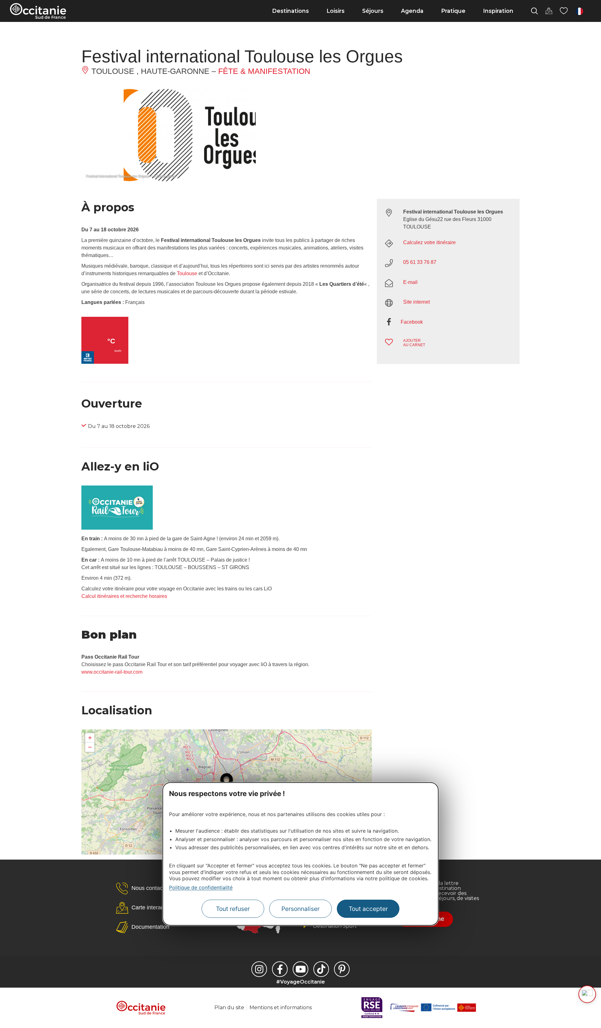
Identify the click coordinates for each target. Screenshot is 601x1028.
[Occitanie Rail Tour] (117, 528)
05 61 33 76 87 (419, 262)
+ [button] (90, 738)
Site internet (416, 302)
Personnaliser (300, 908)
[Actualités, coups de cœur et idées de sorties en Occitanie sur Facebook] (280, 969)
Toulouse (187, 273)
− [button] (90, 747)
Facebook (412, 322)
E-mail (410, 282)
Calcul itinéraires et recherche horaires (124, 596)
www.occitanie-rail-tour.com (111, 672)
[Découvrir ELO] (587, 994)
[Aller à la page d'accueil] (38, 11)
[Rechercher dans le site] (534, 11)
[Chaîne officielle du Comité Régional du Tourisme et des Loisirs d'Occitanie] (300, 969)
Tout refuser (233, 908)
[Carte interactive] (548, 11)
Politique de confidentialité (201, 887)
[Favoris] (564, 11)
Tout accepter (368, 908)
